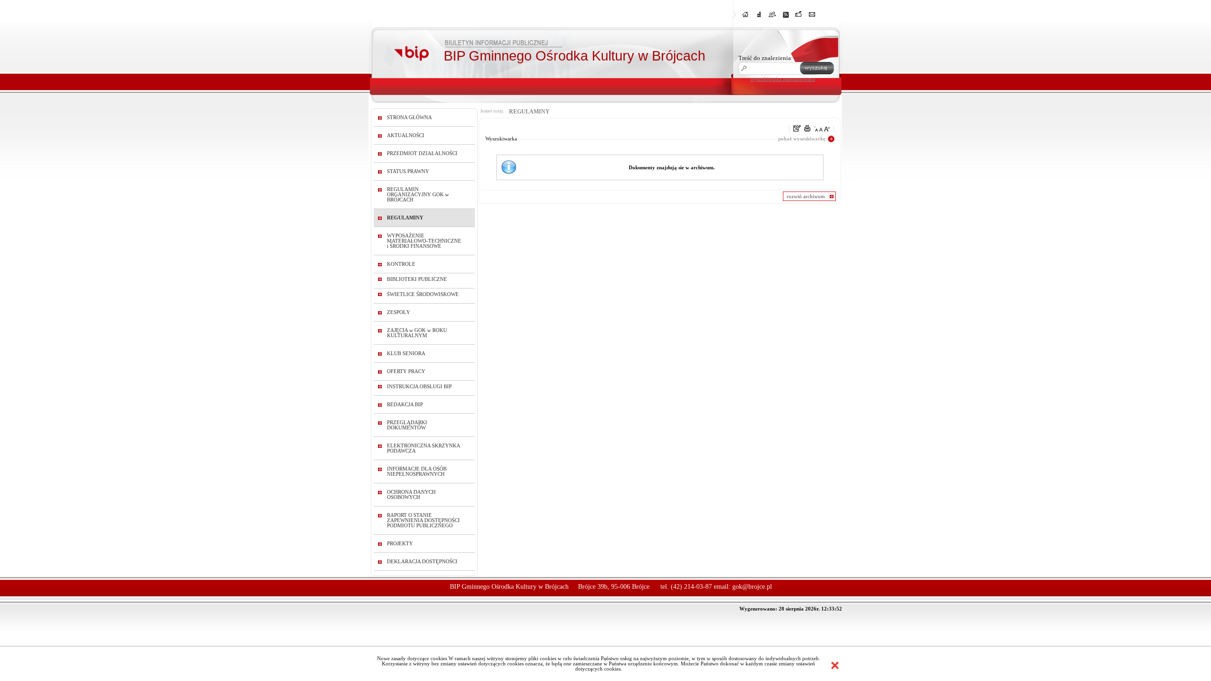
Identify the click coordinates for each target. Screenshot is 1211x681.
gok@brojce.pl (752, 586)
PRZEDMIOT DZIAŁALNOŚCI (422, 153)
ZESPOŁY (398, 312)
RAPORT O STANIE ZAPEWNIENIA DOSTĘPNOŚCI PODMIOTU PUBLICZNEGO (423, 520)
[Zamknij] (835, 665)
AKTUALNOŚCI (405, 135)
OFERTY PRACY (406, 371)
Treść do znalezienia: (765, 57)
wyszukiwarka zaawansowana (782, 79)
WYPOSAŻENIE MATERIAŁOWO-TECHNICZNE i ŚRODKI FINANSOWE (424, 241)
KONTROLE (401, 264)
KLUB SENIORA (406, 353)
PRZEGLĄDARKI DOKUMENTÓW (407, 425)
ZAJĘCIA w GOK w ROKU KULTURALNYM (417, 333)
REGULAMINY (405, 217)
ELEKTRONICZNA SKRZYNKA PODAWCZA (423, 448)
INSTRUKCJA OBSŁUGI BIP (419, 386)
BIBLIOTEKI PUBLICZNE (417, 279)
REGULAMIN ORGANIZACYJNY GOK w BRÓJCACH (418, 194)
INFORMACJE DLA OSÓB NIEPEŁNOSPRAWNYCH (417, 471)
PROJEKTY (400, 543)
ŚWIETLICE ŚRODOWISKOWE (423, 294)
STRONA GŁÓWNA (409, 117)
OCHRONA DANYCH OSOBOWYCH (411, 494)
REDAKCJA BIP (405, 404)
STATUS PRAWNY (408, 171)
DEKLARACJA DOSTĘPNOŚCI (422, 561)
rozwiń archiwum (806, 196)
